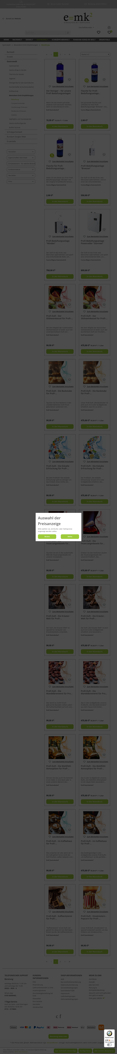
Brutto (47, 536)
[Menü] (113, 1030)
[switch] (109, 1044)
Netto (70, 536)
